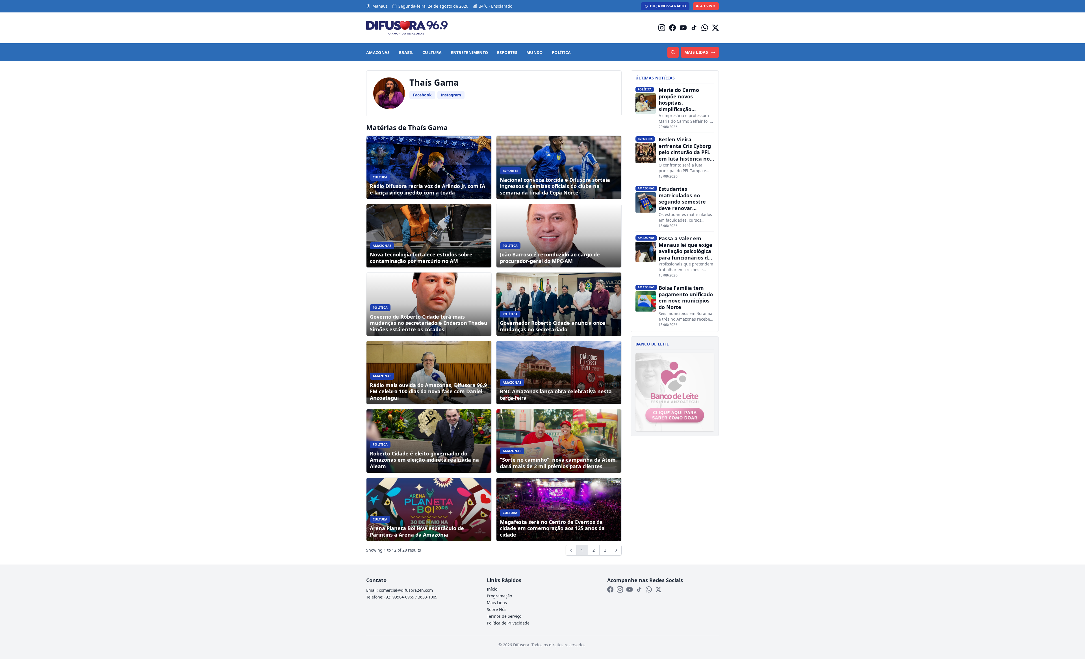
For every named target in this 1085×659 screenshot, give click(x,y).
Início (492, 589)
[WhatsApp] (704, 27)
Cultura (432, 52)
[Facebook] (672, 27)
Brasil (406, 52)
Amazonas (378, 52)
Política (561, 52)
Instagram (451, 95)
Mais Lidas (497, 602)
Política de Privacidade (508, 623)
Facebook (422, 95)
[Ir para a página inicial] (407, 27)
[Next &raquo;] (616, 550)
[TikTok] (694, 27)
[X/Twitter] (715, 27)
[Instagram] (661, 27)
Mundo (534, 52)
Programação (499, 595)
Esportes (507, 52)
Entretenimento (469, 52)
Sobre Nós (496, 609)
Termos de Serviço (504, 616)
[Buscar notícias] (673, 52)
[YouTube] (683, 27)
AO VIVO (707, 6)
